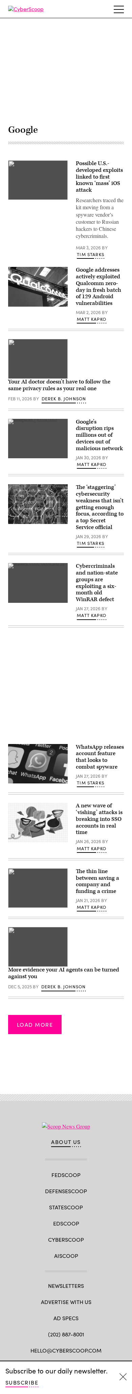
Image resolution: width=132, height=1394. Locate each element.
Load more (35, 1024)
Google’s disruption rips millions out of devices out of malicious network (99, 435)
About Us (66, 1142)
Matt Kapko (91, 319)
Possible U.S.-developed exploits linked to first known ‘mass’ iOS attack (99, 177)
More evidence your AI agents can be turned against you (63, 973)
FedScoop (66, 1174)
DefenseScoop (66, 1191)
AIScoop (66, 1255)
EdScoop (66, 1223)
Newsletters (66, 1285)
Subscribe (21, 1382)
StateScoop (66, 1207)
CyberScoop (66, 1239)
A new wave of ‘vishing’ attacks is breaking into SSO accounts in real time (99, 819)
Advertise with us (66, 1301)
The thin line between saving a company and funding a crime (97, 881)
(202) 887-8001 (66, 1334)
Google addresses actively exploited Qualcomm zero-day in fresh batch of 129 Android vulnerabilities (98, 286)
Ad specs (66, 1318)
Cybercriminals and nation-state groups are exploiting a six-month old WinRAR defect (97, 582)
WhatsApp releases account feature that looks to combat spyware (100, 757)
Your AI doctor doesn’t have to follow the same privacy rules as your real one (59, 385)
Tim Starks (90, 254)
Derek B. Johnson (64, 399)
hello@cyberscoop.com (66, 1350)
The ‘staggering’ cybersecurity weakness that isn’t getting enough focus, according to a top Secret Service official (100, 507)
